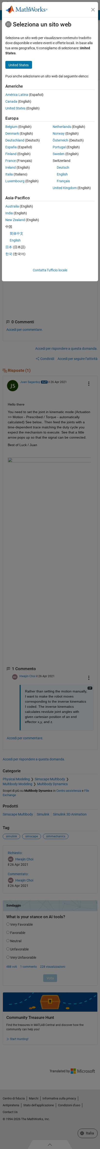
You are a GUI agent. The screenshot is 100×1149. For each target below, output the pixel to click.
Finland (11, 154)
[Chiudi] (93, 9)
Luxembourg (15, 181)
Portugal (59, 147)
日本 (8, 247)
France (10, 161)
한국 (8, 254)
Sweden (59, 154)
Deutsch (63, 167)
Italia (9, 174)
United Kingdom (65, 188)
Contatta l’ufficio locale (50, 270)
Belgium (11, 127)
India (9, 213)
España (11, 147)
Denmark (12, 133)
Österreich (60, 140)
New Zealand (15, 220)
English (62, 174)
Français (63, 181)
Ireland (10, 167)
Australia (12, 206)
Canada (11, 101)
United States (15, 108)
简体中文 (16, 233)
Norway (59, 133)
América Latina (16, 95)
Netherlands (62, 127)
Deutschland (14, 140)
